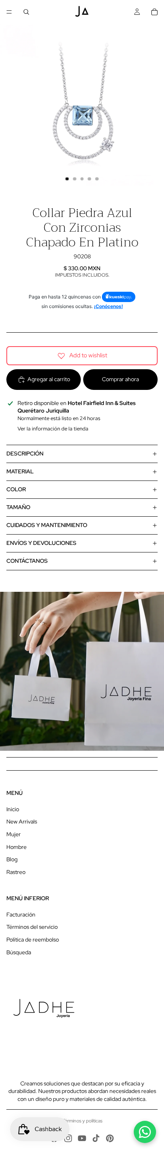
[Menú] (9, 12)
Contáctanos (27, 560)
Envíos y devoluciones (41, 542)
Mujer (13, 834)
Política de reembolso (32, 939)
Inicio (12, 809)
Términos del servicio (32, 926)
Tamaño (18, 507)
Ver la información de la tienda (53, 428)
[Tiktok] (96, 1138)
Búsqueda (18, 952)
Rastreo (15, 872)
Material (20, 471)
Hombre (16, 847)
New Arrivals (21, 821)
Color (16, 489)
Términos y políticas (82, 1121)
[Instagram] (68, 1138)
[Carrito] (154, 12)
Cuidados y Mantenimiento (46, 525)
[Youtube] (82, 1138)
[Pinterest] (110, 1138)
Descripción (24, 453)
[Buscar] (26, 12)
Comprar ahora (120, 379)
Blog (12, 859)
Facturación (20, 914)
